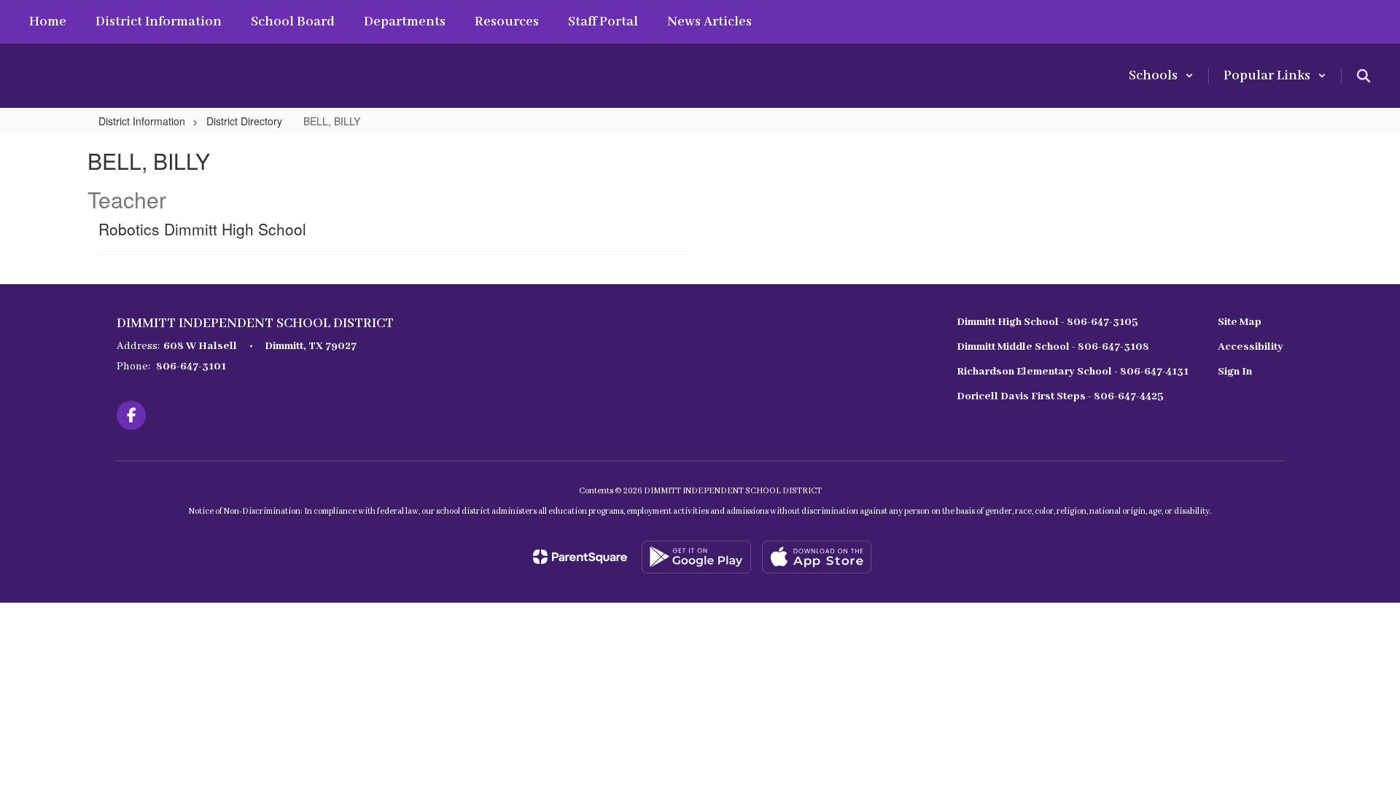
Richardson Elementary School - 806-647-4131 (1073, 371)
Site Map (1239, 322)
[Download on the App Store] (816, 557)
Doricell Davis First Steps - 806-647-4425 (1060, 396)
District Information (141, 121)
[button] (1161, 76)
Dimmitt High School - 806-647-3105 (1047, 322)
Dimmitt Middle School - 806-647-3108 (1053, 346)
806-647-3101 (191, 366)
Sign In (1235, 371)
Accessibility (1250, 346)
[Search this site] (1363, 75)
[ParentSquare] (580, 557)
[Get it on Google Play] (696, 557)
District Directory (244, 121)
